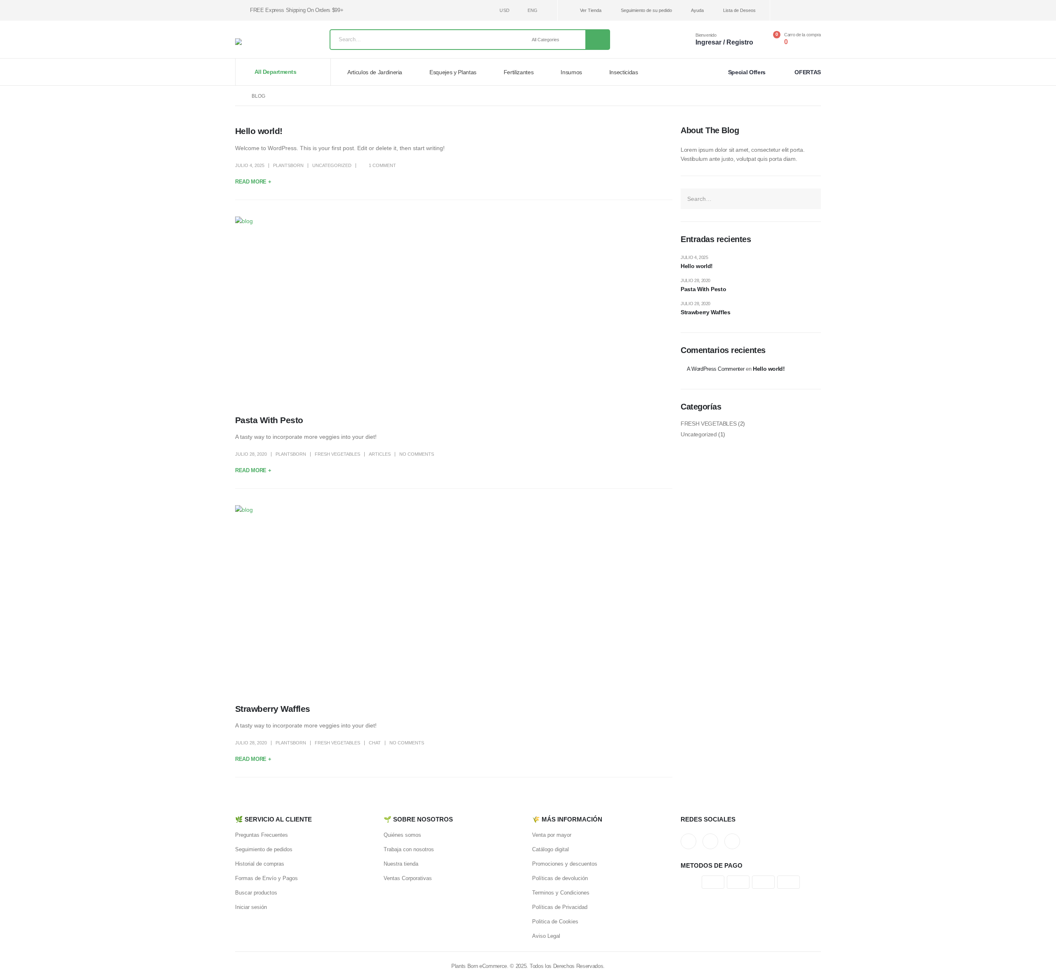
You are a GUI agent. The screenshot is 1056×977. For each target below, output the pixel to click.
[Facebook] (788, 10)
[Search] (597, 39)
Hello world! (259, 131)
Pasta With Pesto (269, 420)
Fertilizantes (518, 72)
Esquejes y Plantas (452, 72)
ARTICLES (380, 454)
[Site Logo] (255, 41)
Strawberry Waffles (272, 708)
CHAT (375, 742)
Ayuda (697, 10)
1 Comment (382, 165)
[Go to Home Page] (237, 96)
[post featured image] (453, 309)
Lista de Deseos (739, 10)
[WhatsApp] (815, 10)
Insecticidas (623, 72)
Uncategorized (331, 165)
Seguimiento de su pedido (646, 10)
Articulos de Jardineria (374, 72)
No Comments (416, 454)
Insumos (571, 72)
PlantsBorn (288, 165)
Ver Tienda (590, 10)
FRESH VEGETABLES (337, 454)
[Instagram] (801, 10)
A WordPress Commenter (716, 369)
